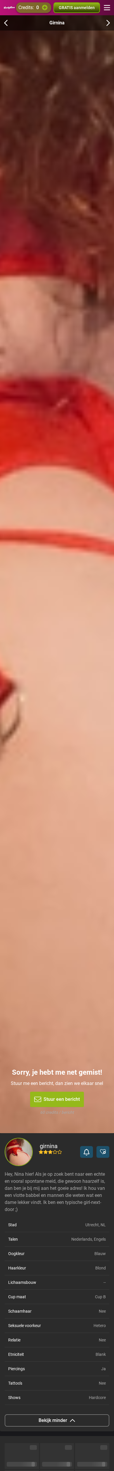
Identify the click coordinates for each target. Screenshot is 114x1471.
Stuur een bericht (62, 1099)
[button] (86, 1152)
